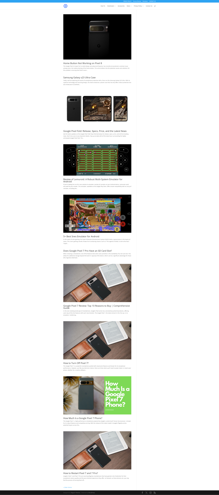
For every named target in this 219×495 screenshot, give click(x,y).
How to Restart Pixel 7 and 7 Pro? (80, 473)
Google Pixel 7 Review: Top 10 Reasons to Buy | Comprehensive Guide (96, 307)
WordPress (91, 492)
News (128, 6)
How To (103, 6)
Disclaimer (145, 1)
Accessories (121, 6)
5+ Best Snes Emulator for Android (81, 236)
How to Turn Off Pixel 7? (76, 363)
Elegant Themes (75, 492)
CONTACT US (152, 1)
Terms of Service (137, 1)
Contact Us (149, 6)
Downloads (110, 6)
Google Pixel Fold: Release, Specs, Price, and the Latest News (95, 131)
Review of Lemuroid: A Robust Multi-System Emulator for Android (92, 180)
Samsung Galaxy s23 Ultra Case (79, 77)
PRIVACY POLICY (127, 1)
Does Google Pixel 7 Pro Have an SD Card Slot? (87, 250)
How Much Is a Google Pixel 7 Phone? (82, 418)
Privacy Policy (138, 6)
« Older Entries (67, 487)
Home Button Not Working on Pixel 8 (82, 63)
